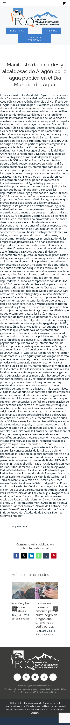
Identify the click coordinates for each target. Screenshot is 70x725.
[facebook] (17, 677)
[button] (14, 608)
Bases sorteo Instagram (36, 709)
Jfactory (35, 713)
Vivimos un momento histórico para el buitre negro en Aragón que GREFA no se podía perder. (46, 615)
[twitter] (26, 677)
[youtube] (35, 677)
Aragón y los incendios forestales (20, 607)
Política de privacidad (34, 706)
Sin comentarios (20, 618)
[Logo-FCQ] (35, 9)
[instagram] (44, 677)
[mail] (53, 677)
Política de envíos (15, 709)
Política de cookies (55, 706)
